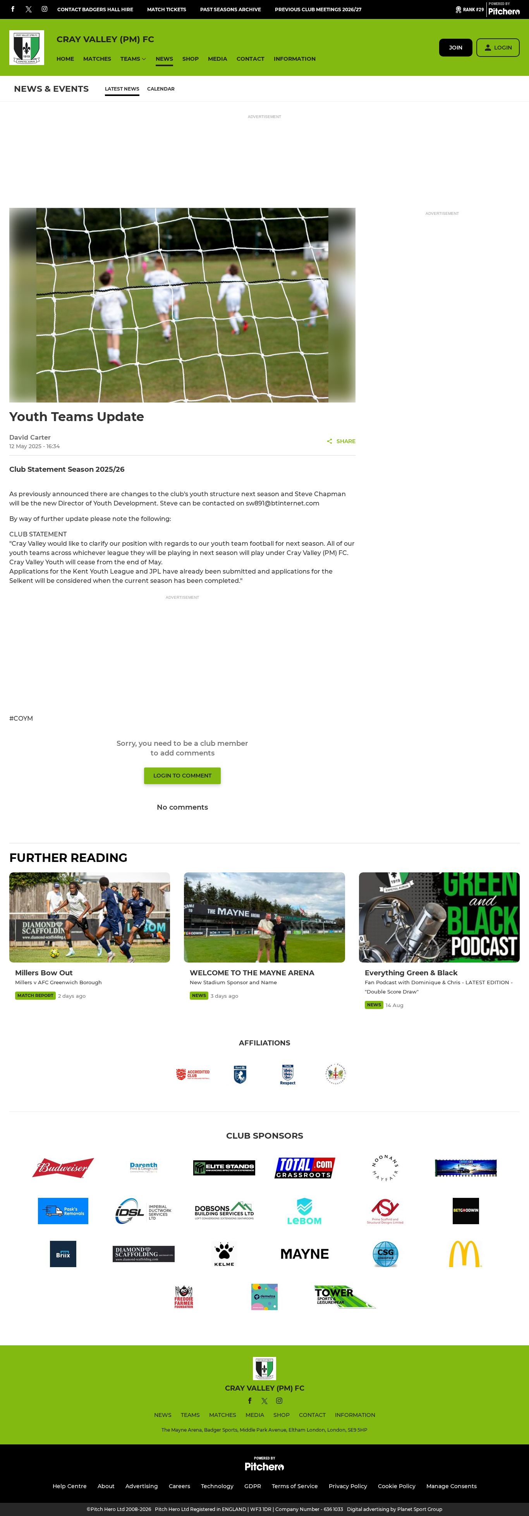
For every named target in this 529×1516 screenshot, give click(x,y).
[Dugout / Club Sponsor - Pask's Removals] (63, 1212)
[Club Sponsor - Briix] (63, 1255)
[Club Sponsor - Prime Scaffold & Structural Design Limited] (385, 1212)
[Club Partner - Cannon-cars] (466, 1169)
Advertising (141, 1486)
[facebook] (12, 9)
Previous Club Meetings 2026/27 (318, 9)
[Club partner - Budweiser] (63, 1169)
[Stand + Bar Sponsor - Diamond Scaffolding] (144, 1255)
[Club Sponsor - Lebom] (305, 1212)
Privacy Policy (348, 1486)
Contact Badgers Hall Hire (95, 9)
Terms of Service (295, 1486)
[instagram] (44, 9)
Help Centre (70, 1486)
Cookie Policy (397, 1486)
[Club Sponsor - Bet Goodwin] (466, 1212)
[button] (65, 59)
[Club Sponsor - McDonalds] (466, 1255)
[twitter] (29, 9)
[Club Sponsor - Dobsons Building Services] (224, 1212)
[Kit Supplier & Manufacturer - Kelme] (224, 1255)
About (106, 1486)
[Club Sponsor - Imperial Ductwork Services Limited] (144, 1212)
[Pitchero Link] (504, 12)
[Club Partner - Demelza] (264, 1298)
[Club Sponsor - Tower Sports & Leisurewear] (345, 1298)
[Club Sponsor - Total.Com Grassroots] (305, 1169)
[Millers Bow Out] (89, 917)
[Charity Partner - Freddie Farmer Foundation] (184, 1298)
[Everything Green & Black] (439, 917)
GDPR (252, 1486)
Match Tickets (166, 9)
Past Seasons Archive (230, 9)
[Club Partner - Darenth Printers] (144, 1169)
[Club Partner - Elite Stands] (224, 1169)
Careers (179, 1486)
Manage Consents (451, 1486)
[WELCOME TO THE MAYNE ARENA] (264, 917)
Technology (217, 1486)
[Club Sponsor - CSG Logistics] (385, 1255)
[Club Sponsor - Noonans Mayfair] (385, 1169)
